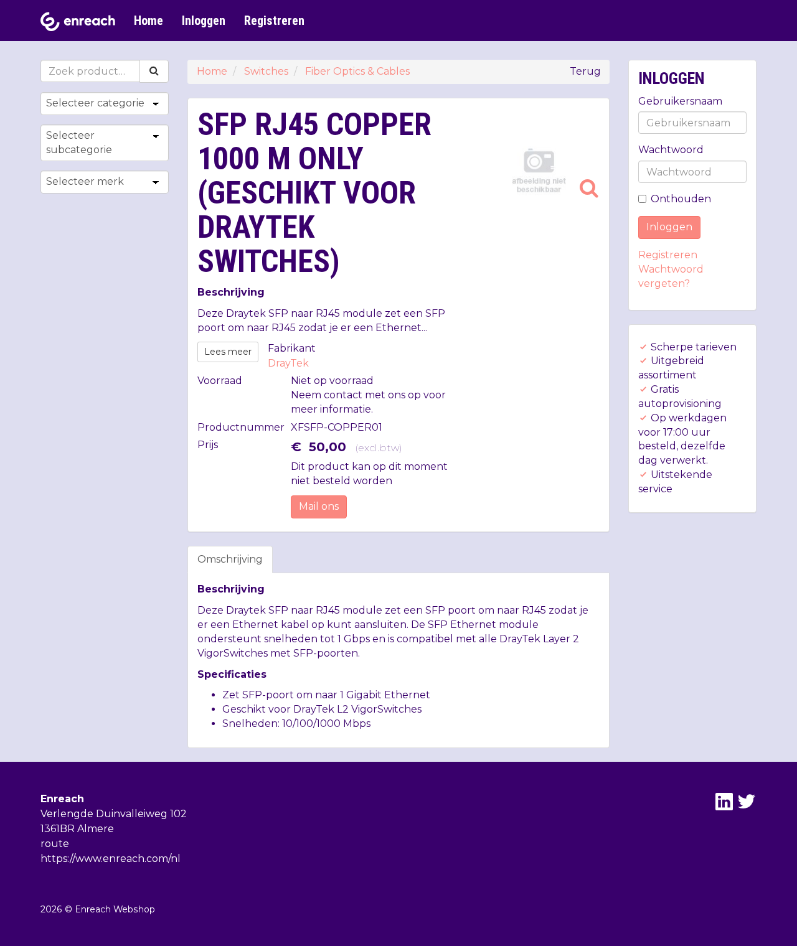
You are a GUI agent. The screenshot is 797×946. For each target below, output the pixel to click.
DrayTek (288, 363)
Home (148, 20)
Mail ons (319, 506)
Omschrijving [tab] (230, 559)
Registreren (274, 20)
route (54, 844)
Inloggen (203, 20)
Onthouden (681, 199)
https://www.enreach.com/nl (110, 858)
